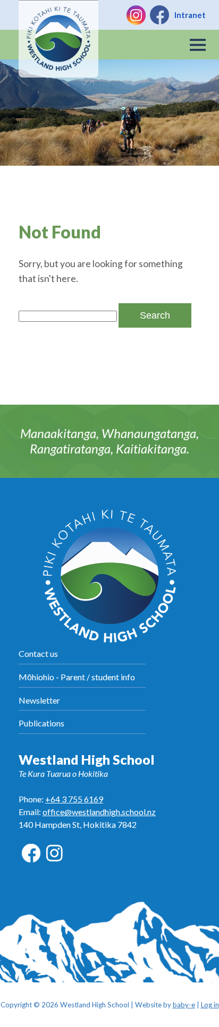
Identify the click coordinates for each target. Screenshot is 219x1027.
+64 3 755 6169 (74, 799)
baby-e (184, 1004)
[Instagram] (136, 14)
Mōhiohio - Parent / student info (77, 677)
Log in (210, 1004)
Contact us (38, 653)
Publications (41, 723)
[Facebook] (159, 14)
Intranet (190, 15)
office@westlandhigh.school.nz (99, 812)
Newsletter (39, 700)
